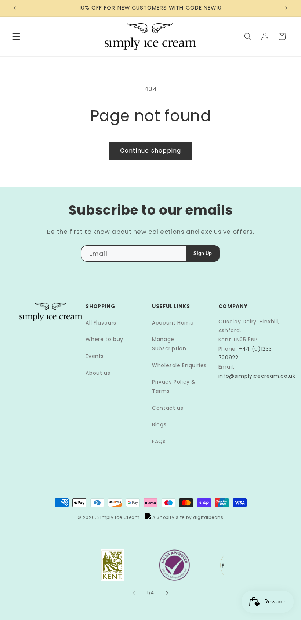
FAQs (159, 441)
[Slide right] (167, 593)
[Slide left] (134, 593)
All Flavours (101, 322)
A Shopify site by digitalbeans (187, 517)
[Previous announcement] (15, 8)
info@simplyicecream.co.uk (256, 376)
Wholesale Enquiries (179, 365)
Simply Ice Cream (118, 517)
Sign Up (202, 253)
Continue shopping (150, 150)
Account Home (173, 322)
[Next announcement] (286, 8)
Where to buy (104, 339)
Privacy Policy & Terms (174, 386)
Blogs (159, 424)
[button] (16, 36)
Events (95, 356)
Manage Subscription (169, 344)
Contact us (167, 408)
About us (98, 373)
